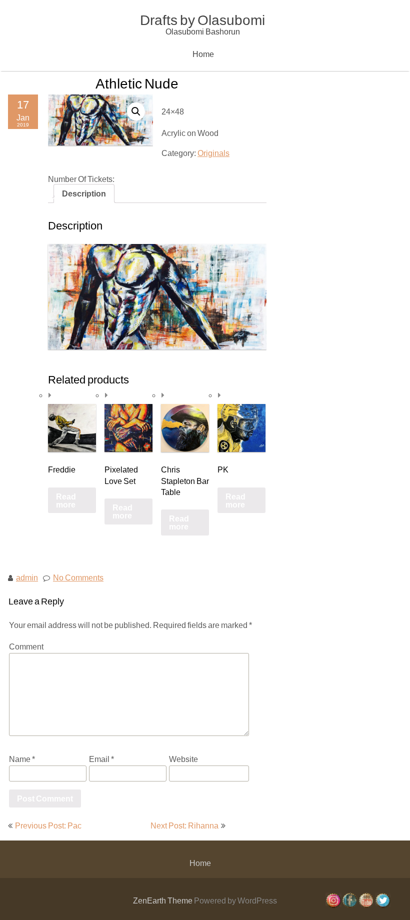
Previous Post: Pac (48, 825)
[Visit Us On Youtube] (366, 905)
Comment (26, 646)
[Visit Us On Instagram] (333, 905)
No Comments (78, 577)
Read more (66, 499)
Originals (214, 153)
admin (27, 577)
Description (84, 193)
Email (101, 759)
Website (183, 759)
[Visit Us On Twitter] (382, 905)
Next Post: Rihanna (184, 825)
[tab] (84, 193)
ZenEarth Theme (163, 900)
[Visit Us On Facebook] (350, 905)
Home (203, 53)
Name (22, 759)
